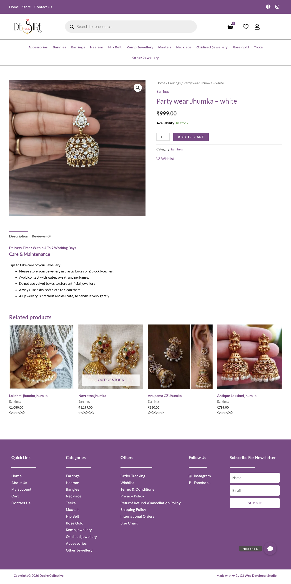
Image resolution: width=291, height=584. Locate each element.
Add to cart (191, 137)
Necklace (183, 47)
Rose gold (241, 47)
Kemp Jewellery (140, 47)
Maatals (164, 47)
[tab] (18, 236)
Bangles (59, 47)
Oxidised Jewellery (212, 47)
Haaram (96, 47)
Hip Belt (115, 47)
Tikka (258, 47)
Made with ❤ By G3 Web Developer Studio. (246, 575)
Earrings (78, 47)
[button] (270, 548)
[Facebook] (268, 6)
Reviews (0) (41, 236)
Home (160, 83)
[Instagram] (277, 6)
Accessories (38, 47)
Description (18, 236)
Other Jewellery (145, 58)
